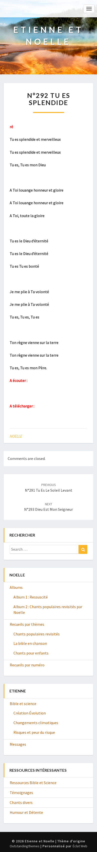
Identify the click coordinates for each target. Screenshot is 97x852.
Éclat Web (80, 846)
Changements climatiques (35, 722)
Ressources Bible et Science (33, 782)
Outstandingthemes (25, 846)
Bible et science (23, 703)
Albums (16, 587)
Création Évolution (29, 712)
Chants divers (21, 802)
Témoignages (21, 792)
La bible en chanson (30, 643)
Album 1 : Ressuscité (30, 597)
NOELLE (16, 436)
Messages (18, 744)
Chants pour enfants (30, 653)
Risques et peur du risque (34, 732)
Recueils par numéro (27, 664)
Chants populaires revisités (36, 633)
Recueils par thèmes (27, 624)
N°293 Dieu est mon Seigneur (48, 507)
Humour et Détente (26, 812)
